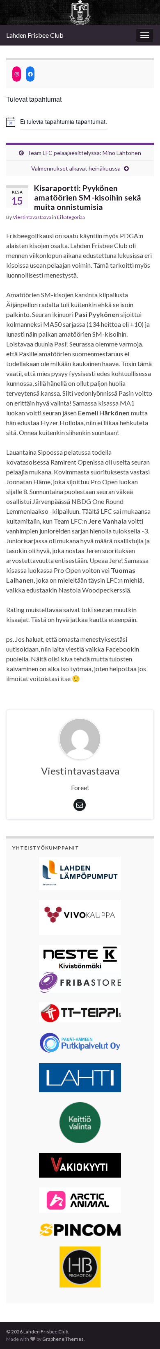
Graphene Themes (63, 1339)
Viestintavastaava (32, 217)
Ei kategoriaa (71, 217)
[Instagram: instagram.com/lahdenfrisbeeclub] (16, 74)
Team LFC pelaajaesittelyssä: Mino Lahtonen (84, 152)
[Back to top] (141, 1330)
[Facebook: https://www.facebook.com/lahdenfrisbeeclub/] (30, 74)
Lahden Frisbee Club (35, 35)
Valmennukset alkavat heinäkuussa (76, 168)
